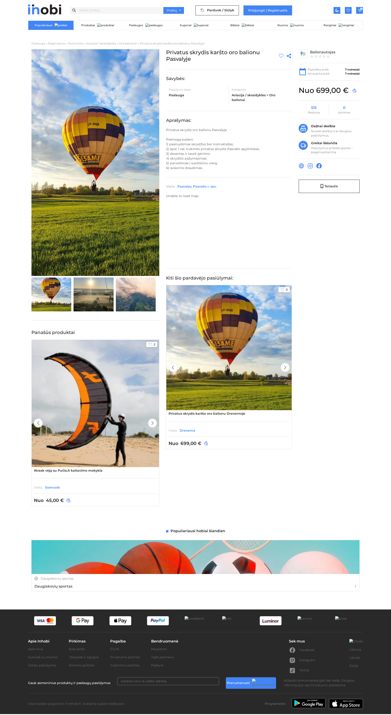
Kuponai (185, 25)
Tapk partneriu (162, 657)
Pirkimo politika (81, 665)
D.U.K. (115, 649)
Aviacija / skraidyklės (101, 43)
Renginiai (330, 25)
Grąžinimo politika (124, 665)
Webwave (116, 704)
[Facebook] (319, 166)
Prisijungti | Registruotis (267, 10)
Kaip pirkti (77, 649)
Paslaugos (136, 25)
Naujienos (159, 649)
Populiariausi (43, 25)
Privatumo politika (125, 657)
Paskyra (157, 665)
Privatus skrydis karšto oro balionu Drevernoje (207, 414)
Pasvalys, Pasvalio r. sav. (197, 186)
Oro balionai (128, 43)
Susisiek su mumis (42, 657)
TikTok (304, 670)
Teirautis (331, 186)
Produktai (88, 25)
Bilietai (234, 25)
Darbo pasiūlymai (42, 665)
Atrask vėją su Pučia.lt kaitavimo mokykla (68, 470)
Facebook (307, 650)
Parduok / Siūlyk (220, 10)
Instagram (307, 660)
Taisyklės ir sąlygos (84, 657)
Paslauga (38, 43)
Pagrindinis (56, 43)
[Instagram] (310, 166)
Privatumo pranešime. (328, 685)
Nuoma (282, 25)
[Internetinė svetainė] (301, 166)
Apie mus (35, 649)
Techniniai (75, 43)
